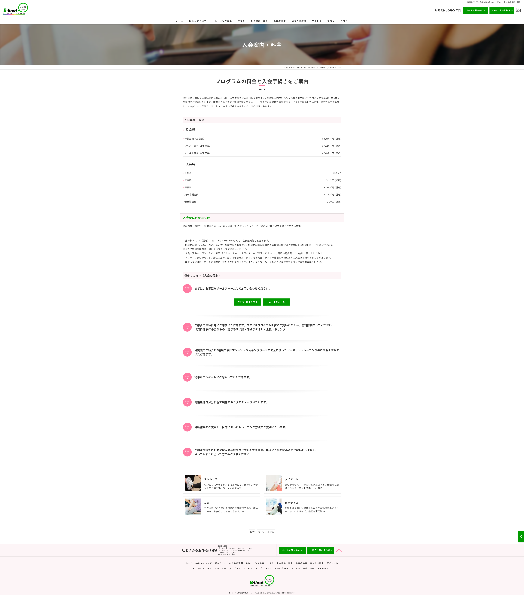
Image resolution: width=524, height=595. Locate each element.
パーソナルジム (266, 532)
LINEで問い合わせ (501, 10)
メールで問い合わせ (476, 10)
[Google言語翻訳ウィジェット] (518, 10)
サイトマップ (324, 568)
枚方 (252, 532)
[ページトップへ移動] (339, 550)
